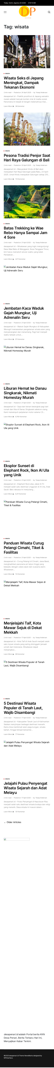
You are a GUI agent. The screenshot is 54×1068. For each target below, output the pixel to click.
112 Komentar (20, 574)
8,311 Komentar (20, 494)
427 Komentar (20, 259)
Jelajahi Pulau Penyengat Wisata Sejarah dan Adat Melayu (25, 788)
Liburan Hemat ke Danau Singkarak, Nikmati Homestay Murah (25, 393)
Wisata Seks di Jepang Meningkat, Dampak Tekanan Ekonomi (24, 82)
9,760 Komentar (21, 417)
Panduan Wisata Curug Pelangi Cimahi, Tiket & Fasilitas (24, 547)
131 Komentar (20, 812)
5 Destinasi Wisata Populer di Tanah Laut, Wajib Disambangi (23, 708)
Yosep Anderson (41, 92)
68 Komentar (19, 654)
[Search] (49, 12)
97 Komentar (19, 339)
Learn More (8, 106)
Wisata (7, 73)
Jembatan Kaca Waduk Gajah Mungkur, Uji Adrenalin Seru (24, 313)
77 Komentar (19, 734)
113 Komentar (20, 179)
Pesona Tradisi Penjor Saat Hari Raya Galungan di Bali (27, 157)
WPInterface (8, 1058)
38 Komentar (19, 106)
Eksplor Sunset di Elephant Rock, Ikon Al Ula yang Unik (26, 470)
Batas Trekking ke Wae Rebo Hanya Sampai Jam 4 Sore (25, 233)
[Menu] (5, 12)
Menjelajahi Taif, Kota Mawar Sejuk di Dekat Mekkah (23, 628)
